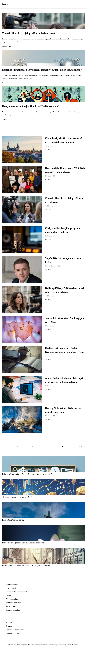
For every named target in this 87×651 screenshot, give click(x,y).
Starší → (81, 446)
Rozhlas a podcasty (50, 236)
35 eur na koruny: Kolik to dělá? (17, 497)
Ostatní (4, 83)
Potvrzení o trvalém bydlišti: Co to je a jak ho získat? (26, 565)
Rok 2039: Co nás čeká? (13, 520)
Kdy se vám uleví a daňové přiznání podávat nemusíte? (27, 474)
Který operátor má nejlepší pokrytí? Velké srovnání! (30, 106)
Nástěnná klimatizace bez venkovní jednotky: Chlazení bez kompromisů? (42, 69)
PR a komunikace (50, 326)
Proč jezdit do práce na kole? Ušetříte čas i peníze (24, 542)
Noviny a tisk (49, 146)
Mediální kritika (7, 46)
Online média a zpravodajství (53, 266)
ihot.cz (5, 4)
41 (63, 446)
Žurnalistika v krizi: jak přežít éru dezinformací (28, 33)
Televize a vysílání (50, 176)
